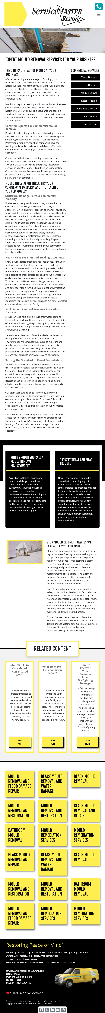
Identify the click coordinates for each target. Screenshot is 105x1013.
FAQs (66, 953)
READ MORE (20, 742)
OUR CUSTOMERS (38, 953)
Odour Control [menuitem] (89, 116)
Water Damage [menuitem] (89, 77)
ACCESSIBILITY (31, 959)
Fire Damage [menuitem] (90, 84)
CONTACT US (83, 953)
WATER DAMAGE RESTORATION (19, 956)
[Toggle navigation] (99, 15)
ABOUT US (10, 953)
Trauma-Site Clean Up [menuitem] (85, 108)
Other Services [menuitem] (89, 124)
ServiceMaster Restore (16, 962)
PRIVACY (19, 959)
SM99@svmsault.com (21, 983)
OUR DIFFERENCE (55, 953)
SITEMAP (9, 959)
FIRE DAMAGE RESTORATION (46, 956)
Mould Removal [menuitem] (89, 92)
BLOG (73, 953)
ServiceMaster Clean (39, 962)
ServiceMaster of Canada (63, 962)
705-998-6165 (15, 980)
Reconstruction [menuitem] (89, 100)
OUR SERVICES (23, 953)
